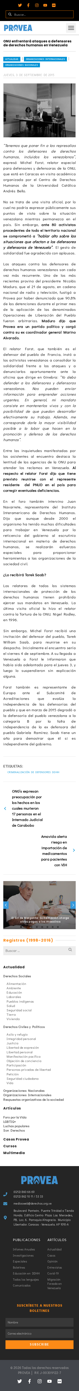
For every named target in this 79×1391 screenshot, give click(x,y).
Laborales (14, 997)
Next (73, 905)
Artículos (12, 1108)
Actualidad (11, 59)
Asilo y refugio (17, 1034)
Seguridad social (19, 1010)
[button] (71, 28)
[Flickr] (54, 5)
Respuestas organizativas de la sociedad (33, 1099)
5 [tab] (42, 927)
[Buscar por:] (39, 950)
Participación (16, 1065)
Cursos (10, 1146)
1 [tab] (21, 927)
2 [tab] (26, 927)
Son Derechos (14, 1130)
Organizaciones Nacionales (21, 65)
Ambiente (14, 988)
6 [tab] (47, 927)
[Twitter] (20, 5)
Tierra (11, 1014)
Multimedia (14, 1153)
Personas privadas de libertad (29, 1069)
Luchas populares (16, 1126)
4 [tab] (37, 927)
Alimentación (16, 983)
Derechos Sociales (17, 976)
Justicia (12, 1043)
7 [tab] (52, 927)
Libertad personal (20, 1052)
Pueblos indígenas (20, 1001)
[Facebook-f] (28, 5)
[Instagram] (37, 5)
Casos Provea (16, 1139)
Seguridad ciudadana (23, 1078)
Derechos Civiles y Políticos (24, 1026)
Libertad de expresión (23, 1047)
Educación (14, 992)
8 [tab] (58, 927)
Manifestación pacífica (23, 1056)
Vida (10, 1083)
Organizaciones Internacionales (45, 59)
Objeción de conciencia (24, 1061)
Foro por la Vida (14, 1117)
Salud (11, 1005)
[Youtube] (45, 5)
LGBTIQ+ (9, 1121)
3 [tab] (31, 927)
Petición (13, 1074)
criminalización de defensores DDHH (33, 772)
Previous (6, 905)
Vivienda (13, 1019)
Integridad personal (21, 1038)
